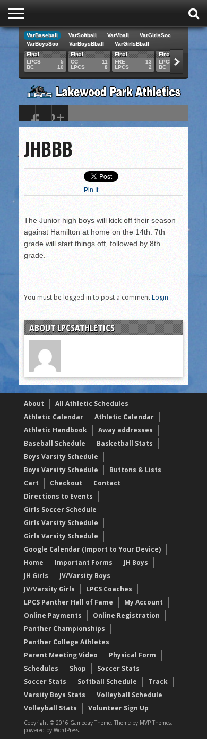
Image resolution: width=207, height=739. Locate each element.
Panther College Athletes (66, 641)
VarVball (118, 35)
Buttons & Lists (135, 469)
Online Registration (126, 615)
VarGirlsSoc (155, 35)
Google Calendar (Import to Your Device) (92, 549)
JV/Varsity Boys (84, 575)
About (34, 403)
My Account (143, 602)
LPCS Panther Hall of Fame (68, 602)
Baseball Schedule (54, 443)
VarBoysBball (86, 44)
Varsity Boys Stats (54, 694)
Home (34, 562)
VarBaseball (42, 35)
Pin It (91, 190)
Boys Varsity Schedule (61, 456)
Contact (106, 483)
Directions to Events (58, 496)
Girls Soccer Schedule (60, 509)
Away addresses (125, 430)
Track (158, 681)
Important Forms (84, 562)
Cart (31, 483)
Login (160, 297)
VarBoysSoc (42, 44)
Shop (78, 668)
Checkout (66, 483)
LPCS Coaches (109, 588)
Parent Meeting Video (61, 655)
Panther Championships (64, 628)
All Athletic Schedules (91, 403)
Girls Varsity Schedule (61, 522)
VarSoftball (82, 35)
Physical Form (132, 655)
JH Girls (36, 575)
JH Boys (136, 562)
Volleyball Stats (50, 708)
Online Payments (53, 615)
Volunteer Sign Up (118, 708)
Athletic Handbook (55, 430)
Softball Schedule (107, 681)
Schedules (41, 668)
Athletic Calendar (53, 416)
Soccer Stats (118, 668)
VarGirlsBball (132, 44)
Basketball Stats (125, 443)
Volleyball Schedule (129, 694)
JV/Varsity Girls (49, 588)
